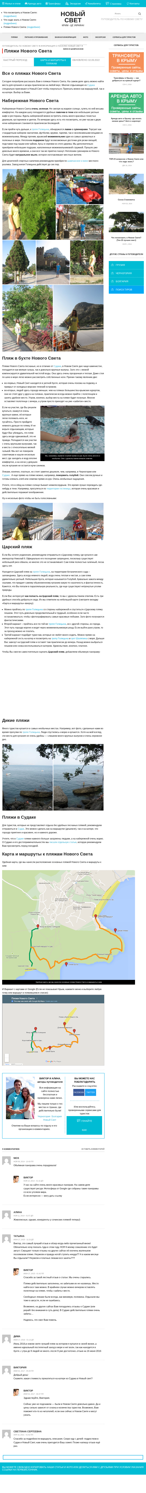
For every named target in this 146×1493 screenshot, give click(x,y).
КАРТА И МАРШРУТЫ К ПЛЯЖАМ (52, 62)
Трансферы (54, 3)
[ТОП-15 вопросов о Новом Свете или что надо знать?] (126, 153)
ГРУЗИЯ (120, 265)
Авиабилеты (94, 3)
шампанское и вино (77, 161)
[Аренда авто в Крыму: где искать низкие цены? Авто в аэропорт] (126, 112)
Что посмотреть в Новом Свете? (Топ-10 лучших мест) (126, 239)
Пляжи (14, 37)
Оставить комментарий (93, 1149)
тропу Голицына (60, 638)
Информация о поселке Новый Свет (60, 46)
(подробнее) (10, 16)
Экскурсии (75, 3)
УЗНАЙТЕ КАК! (86, 1125)
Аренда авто (34, 3)
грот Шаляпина (79, 638)
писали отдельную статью (63, 842)
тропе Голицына (40, 129)
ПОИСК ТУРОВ (124, 289)
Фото (85, 37)
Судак (21, 829)
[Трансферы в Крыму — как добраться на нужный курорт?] (126, 72)
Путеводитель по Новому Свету (20, 46)
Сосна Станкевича (126, 200)
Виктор (28, 1270)
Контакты (134, 3)
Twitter (90, 1092)
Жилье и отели (12, 3)
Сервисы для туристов (124, 37)
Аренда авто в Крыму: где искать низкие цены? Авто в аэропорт (126, 119)
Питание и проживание (36, 37)
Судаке (6, 475)
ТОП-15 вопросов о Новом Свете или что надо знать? (126, 160)
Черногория (44, 1116)
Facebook (79, 1092)
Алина (18, 1212)
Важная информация (65, 37)
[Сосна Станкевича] (126, 193)
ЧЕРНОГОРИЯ (124, 273)
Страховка (115, 4)
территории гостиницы (59, 488)
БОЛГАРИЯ (122, 281)
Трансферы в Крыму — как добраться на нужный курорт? (126, 79)
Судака (91, 85)
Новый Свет (73, 17)
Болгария (57, 1116)
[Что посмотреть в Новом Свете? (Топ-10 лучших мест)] (126, 231)
